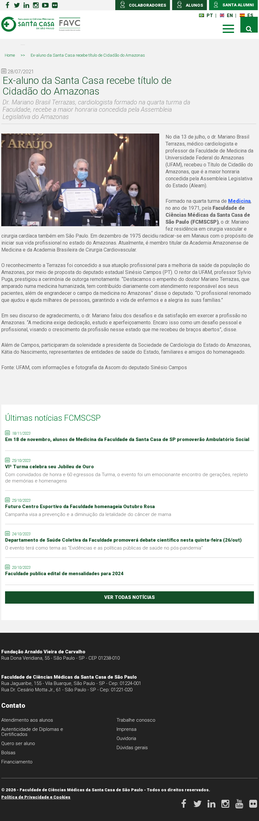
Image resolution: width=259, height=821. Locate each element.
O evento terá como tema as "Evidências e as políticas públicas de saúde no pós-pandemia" (104, 548)
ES (250, 15)
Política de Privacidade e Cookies (35, 797)
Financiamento (17, 762)
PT (210, 15)
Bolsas (8, 753)
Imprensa (126, 729)
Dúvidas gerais (132, 747)
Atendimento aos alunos (27, 720)
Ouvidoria (126, 738)
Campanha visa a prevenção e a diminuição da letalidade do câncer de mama (88, 514)
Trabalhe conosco (136, 720)
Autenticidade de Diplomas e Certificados (32, 731)
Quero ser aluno (18, 743)
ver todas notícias (129, 597)
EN (230, 15)
